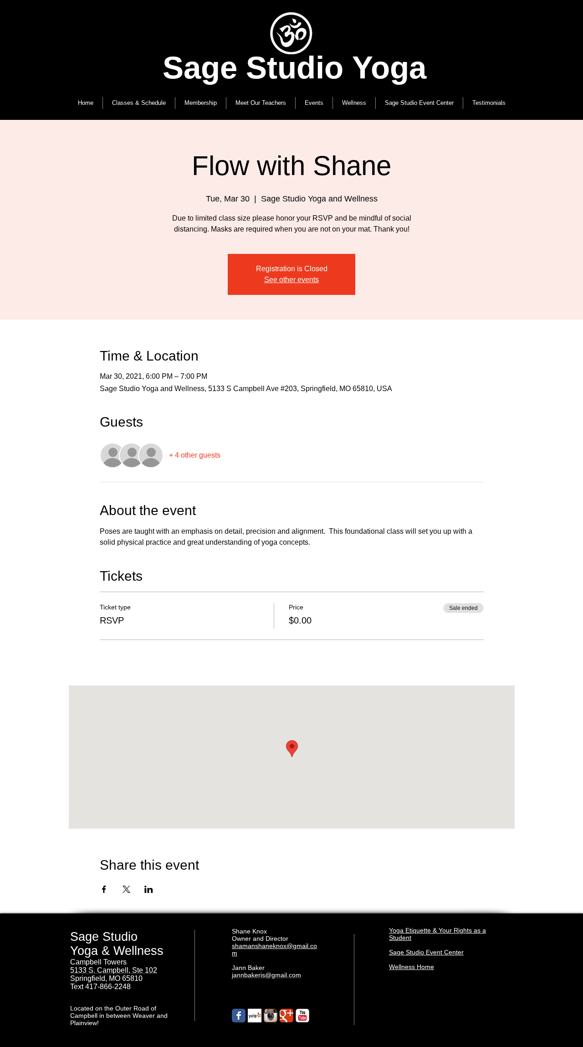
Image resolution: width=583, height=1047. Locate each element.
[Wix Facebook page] (238, 1015)
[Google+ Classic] (286, 1015)
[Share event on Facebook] (104, 889)
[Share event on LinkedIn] (148, 889)
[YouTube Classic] (302, 1015)
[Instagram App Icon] (270, 1015)
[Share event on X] (126, 889)
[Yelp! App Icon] (254, 1015)
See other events (291, 280)
